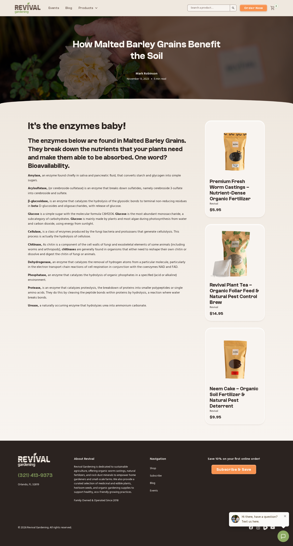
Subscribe (156, 476)
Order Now (253, 8)
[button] (88, 8)
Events (53, 8)
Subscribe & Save (233, 469)
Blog (68, 8)
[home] (27, 8)
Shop (153, 468)
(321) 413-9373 (35, 475)
